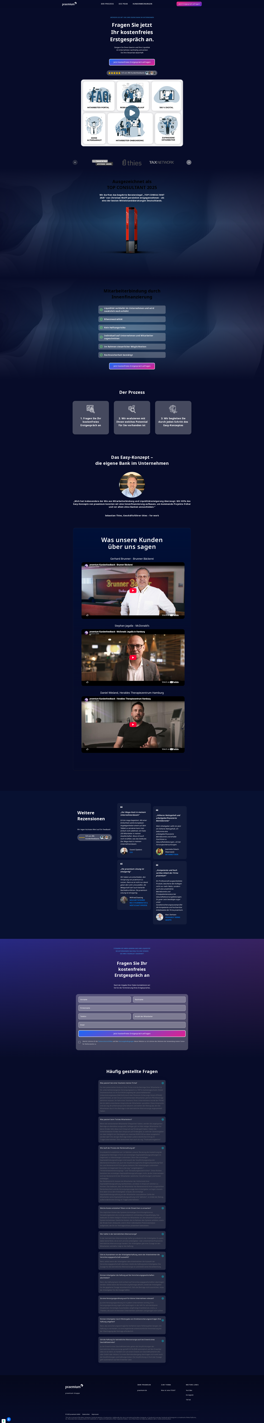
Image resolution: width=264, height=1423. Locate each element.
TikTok (188, 1400)
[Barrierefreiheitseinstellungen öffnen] (9, 1419)
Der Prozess (107, 4)
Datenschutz (86, 1414)
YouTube (189, 1390)
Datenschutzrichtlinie (105, 1041)
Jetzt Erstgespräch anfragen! (189, 4)
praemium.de (142, 1390)
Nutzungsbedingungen (126, 1041)
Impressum (95, 1414)
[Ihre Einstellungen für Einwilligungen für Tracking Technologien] (4, 1421)
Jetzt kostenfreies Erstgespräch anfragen (132, 62)
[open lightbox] (132, 113)
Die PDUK (123, 4)
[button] (75, 162)
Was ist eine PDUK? (168, 1390)
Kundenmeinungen (142, 4)
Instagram (190, 1395)
